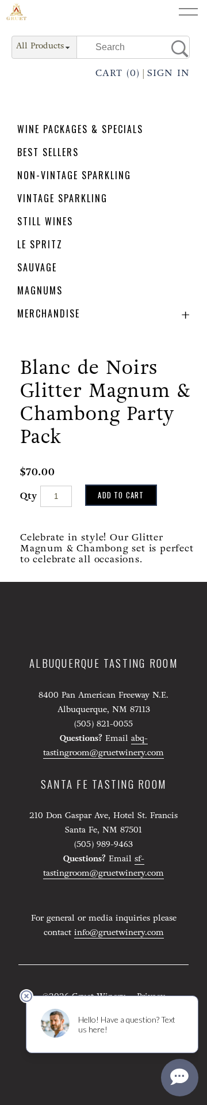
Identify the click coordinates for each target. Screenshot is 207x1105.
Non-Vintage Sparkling (74, 175)
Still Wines (45, 221)
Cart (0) (117, 73)
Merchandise (48, 313)
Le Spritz (40, 244)
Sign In (168, 73)
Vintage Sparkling (62, 198)
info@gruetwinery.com (119, 932)
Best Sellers (48, 152)
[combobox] (44, 47)
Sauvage (37, 267)
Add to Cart (121, 495)
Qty (28, 495)
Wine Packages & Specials (80, 129)
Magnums (40, 290)
